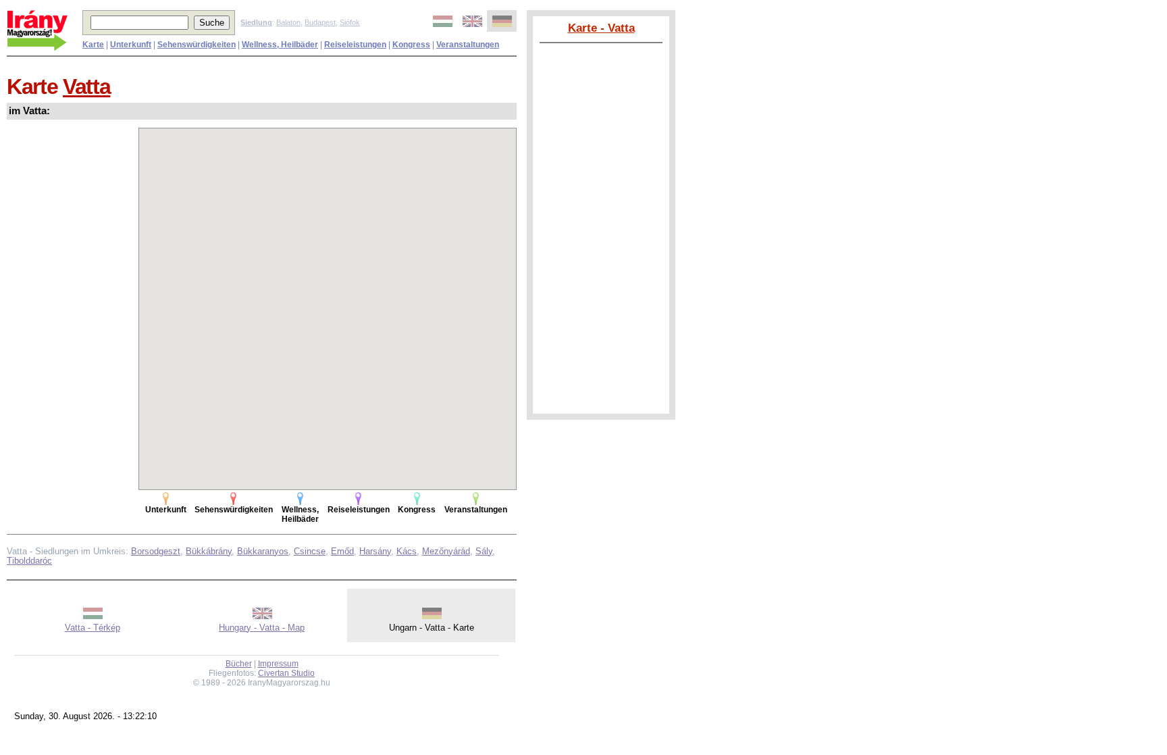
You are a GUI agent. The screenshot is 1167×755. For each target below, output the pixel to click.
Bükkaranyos (262, 551)
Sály (483, 551)
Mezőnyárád (446, 551)
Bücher (239, 663)
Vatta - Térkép (92, 628)
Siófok (350, 22)
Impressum (278, 663)
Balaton (288, 22)
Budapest (320, 22)
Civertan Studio (286, 673)
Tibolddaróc (29, 561)
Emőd (342, 551)
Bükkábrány (209, 551)
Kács (406, 551)
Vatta (86, 86)
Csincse (310, 551)
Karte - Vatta (601, 27)
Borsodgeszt (155, 551)
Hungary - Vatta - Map (262, 628)
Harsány (375, 551)
